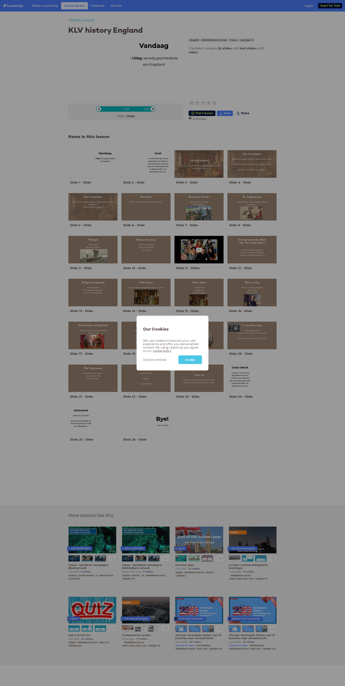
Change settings (154, 359)
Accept (190, 359)
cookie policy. (162, 350)
